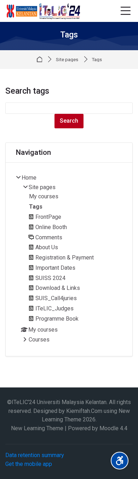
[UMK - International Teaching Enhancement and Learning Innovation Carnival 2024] (43, 11)
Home (40, 59)
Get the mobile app (28, 464)
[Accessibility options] (119, 460)
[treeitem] (69, 259)
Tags (97, 59)
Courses (39, 339)
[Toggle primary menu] (125, 11)
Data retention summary (34, 455)
